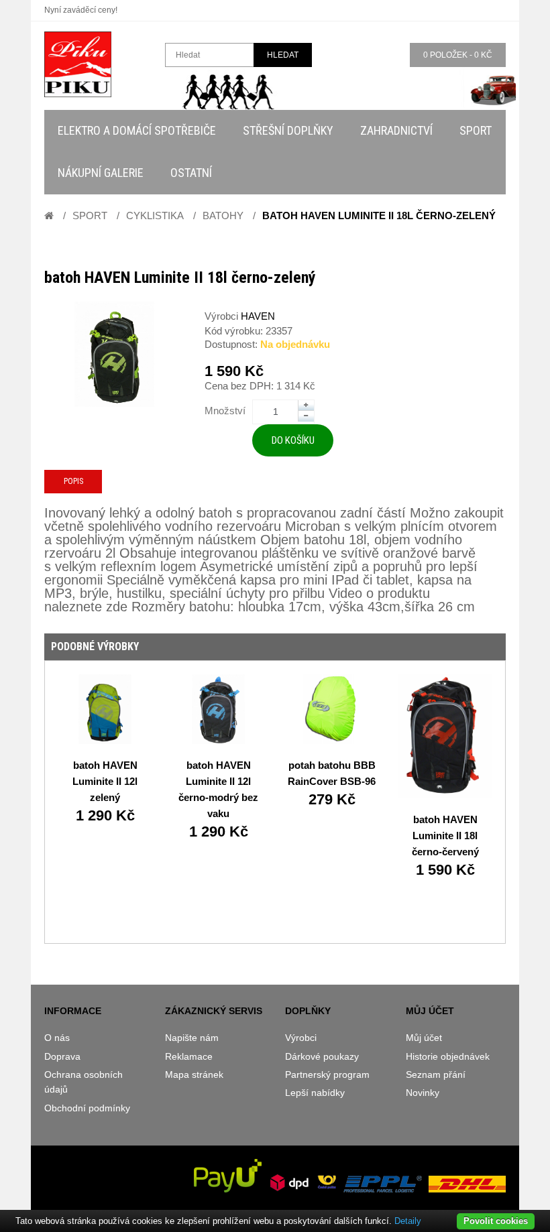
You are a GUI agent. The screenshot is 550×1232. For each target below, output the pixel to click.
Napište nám (192, 1037)
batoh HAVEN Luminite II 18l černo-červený (445, 835)
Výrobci (301, 1037)
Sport (89, 215)
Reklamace (189, 1056)
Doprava (62, 1056)
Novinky (422, 1092)
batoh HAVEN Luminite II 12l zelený (105, 781)
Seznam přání (435, 1074)
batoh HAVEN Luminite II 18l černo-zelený (379, 215)
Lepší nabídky (315, 1092)
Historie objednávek (448, 1056)
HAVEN (258, 316)
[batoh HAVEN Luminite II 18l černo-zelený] (114, 354)
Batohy (223, 215)
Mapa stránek (194, 1074)
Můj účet (424, 1037)
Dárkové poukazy (322, 1056)
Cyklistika (155, 215)
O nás (57, 1037)
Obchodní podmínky (87, 1108)
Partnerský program (327, 1074)
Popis (73, 481)
